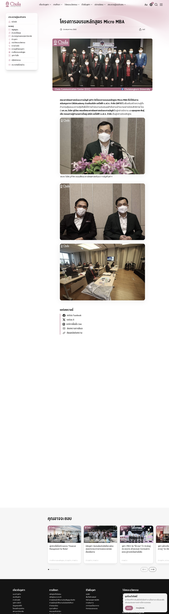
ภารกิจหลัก (16, 600)
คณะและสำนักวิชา (55, 611)
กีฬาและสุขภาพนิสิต (92, 600)
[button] (48, 569)
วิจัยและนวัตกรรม (70, 4)
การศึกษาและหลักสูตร (18, 52)
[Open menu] (161, 4)
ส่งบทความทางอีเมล (75, 328)
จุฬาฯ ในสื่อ (15, 55)
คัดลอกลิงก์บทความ (74, 333)
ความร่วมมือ (15, 46)
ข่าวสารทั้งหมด (16, 33)
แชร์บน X (70, 319)
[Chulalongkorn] (13, 4)
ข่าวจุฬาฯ (14, 39)
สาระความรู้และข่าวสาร (115, 4)
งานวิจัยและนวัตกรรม (18, 43)
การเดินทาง (90, 603)
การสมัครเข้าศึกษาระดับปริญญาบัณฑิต (62, 600)
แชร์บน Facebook (74, 315)
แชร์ (143, 29)
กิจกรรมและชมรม (92, 608)
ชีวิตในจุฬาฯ (86, 4)
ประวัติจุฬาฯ (17, 597)
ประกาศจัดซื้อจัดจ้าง (18, 65)
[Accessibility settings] (146, 4)
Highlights (15, 30)
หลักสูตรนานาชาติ (55, 597)
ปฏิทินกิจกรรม (16, 60)
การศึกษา (56, 4)
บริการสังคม (99, 4)
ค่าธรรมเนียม (53, 606)
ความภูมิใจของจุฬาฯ (18, 49)
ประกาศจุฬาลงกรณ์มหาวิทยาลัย (22, 36)
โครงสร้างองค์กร (18, 608)
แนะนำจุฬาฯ (17, 594)
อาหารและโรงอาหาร (92, 606)
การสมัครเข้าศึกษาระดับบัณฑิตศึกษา (61, 603)
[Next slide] (152, 569)
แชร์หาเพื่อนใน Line (74, 324)
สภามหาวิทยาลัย (18, 611)
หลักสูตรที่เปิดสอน (55, 594)
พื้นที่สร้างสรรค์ (91, 597)
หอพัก (88, 594)
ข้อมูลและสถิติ (17, 606)
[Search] (156, 4)
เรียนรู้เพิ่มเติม (140, 608)
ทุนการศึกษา (53, 608)
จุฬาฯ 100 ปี (17, 603)
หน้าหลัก (14, 22)
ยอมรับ (129, 608)
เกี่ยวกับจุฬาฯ (44, 4)
